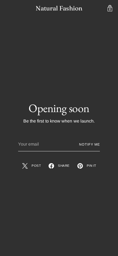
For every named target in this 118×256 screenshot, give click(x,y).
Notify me (89, 144)
